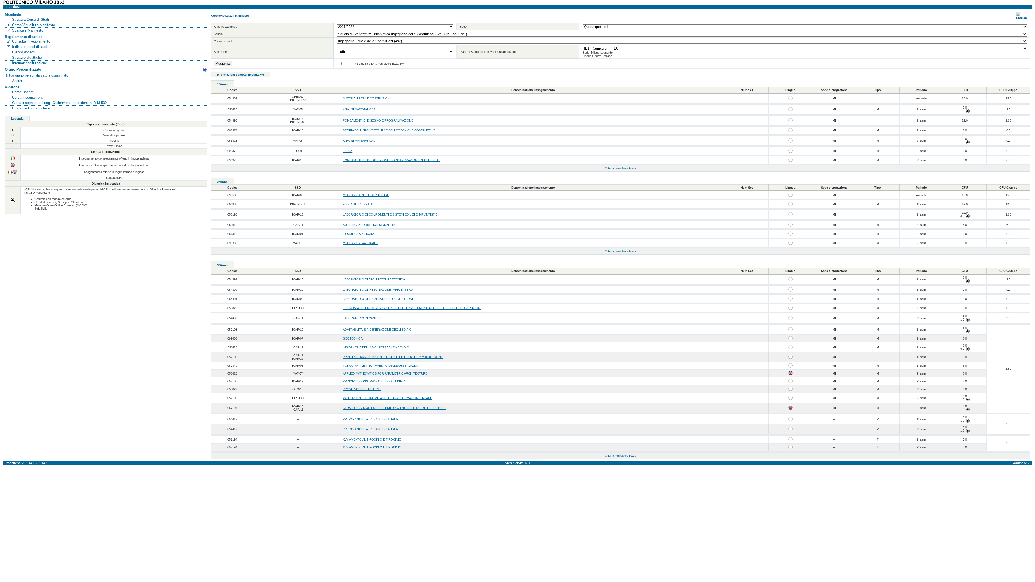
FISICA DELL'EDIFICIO (358, 204)
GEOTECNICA (353, 338)
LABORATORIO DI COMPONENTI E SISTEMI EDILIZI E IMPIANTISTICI (391, 214)
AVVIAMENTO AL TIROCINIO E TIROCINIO (372, 439)
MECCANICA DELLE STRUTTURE (366, 195)
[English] (1021, 17)
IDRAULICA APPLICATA (358, 233)
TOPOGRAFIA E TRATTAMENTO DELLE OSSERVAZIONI (381, 365)
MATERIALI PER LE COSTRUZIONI (367, 98)
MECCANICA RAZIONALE (360, 243)
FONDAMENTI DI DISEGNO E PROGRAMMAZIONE (378, 120)
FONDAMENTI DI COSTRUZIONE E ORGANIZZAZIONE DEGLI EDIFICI (391, 160)
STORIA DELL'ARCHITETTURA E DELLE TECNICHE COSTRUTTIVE (389, 130)
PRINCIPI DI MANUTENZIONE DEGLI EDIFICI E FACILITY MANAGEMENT (393, 357)
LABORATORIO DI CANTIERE (363, 318)
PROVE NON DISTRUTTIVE (362, 389)
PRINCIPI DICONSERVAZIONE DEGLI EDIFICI (374, 381)
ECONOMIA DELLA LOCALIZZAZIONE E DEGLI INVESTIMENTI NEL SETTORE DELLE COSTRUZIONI (412, 308)
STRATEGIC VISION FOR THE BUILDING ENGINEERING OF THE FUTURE (394, 408)
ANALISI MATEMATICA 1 (359, 109)
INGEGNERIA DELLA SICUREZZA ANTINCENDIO (376, 347)
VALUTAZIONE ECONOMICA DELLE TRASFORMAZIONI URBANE (387, 398)
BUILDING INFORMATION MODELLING (370, 224)
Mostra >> (256, 74)
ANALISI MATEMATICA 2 (359, 140)
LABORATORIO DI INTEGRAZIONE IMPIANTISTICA (378, 289)
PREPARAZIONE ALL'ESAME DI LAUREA (370, 419)
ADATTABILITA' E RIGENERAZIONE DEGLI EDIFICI (377, 329)
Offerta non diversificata (620, 168)
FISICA (347, 151)
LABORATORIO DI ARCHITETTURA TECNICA (374, 279)
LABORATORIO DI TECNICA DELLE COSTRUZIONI (378, 298)
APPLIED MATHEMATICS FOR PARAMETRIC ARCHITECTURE (385, 373)
